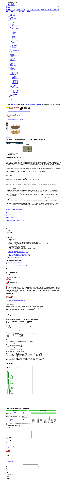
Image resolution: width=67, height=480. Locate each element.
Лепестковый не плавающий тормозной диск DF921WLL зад (43, 121)
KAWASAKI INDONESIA (10, 387)
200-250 (21, 336)
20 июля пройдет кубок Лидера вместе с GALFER (16, 119)
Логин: (7, 466)
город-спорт (9, 332)
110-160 (8, 325)
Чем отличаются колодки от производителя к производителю (16, 215)
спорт (8, 334)
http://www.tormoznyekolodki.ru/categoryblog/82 (14, 209)
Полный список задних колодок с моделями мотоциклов (15, 300)
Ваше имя (8, 427)
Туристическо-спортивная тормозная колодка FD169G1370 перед (19, 254)
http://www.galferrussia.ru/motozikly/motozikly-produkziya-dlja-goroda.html (18, 265)
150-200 (21, 335)
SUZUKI (8, 379)
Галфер (11, 104)
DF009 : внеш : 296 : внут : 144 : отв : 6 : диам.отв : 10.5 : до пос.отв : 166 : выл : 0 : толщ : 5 (43, 421)
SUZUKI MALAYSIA (10, 383)
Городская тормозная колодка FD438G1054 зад (16, 121)
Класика (21, 326)
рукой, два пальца (16, 334)
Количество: (8, 143)
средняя (29, 332)
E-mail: (7, 468)
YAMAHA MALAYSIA (10, 393)
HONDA (8, 372)
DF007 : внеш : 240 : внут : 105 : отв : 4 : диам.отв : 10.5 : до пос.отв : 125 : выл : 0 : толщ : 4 (43, 419)
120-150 (21, 334)
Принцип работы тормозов (10, 214)
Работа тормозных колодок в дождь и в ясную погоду (15, 220)
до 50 (13, 323)
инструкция (15, 412)
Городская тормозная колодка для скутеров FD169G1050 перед (19, 255)
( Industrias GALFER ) (9, 155)
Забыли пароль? (11, 461)
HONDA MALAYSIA (10, 376)
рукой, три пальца (16, 333)
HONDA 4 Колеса (9, 374)
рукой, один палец (16, 335)
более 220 (9, 327)
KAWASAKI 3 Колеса (10, 385)
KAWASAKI (8, 384)
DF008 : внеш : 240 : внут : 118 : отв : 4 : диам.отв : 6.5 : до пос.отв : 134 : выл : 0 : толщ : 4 (43, 420)
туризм (8, 335)
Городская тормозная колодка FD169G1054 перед (16, 251)
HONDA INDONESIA (10, 377)
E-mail (7, 429)
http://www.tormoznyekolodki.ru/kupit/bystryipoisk (14, 262)
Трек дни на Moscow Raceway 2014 (14, 112)
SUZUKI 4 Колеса (9, 381)
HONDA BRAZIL (9, 375)
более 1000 (29, 326)
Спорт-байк (22, 324)
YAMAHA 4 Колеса (10, 391)
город (8, 331)
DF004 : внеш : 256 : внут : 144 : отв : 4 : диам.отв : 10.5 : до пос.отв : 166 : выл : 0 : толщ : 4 (43, 416)
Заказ (14, 104)
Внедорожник (22, 328)
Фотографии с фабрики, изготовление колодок (14, 212)
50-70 (13, 324)
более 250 (21, 337)
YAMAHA (8, 389)
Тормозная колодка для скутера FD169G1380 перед (17, 253)
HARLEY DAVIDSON (10, 378)
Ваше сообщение (9, 437)
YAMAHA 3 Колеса (10, 390)
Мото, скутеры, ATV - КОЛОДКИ (35, 104)
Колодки (27, 104)
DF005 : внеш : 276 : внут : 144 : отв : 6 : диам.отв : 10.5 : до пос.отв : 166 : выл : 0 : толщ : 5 (43, 417)
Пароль (7, 455)
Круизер (21, 323)
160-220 (8, 326)
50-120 (21, 333)
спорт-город (9, 333)
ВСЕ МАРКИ (9, 371)
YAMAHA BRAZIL (9, 392)
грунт (8, 336)
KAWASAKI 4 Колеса (10, 386)
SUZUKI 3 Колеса (9, 380)
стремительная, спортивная (32, 333)
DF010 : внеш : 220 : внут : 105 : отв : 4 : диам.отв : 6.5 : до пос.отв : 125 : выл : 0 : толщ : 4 (43, 422)
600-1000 (29, 325)
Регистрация (8, 476)
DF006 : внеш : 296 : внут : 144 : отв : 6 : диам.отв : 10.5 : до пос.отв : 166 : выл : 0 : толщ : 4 (43, 418)
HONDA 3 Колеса (9, 373)
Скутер (21, 327)
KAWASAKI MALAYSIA (10, 388)
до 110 (8, 324)
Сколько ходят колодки (10, 217)
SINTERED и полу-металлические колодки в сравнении (15, 218)
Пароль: (7, 470)
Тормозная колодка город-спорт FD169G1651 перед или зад (18, 252)
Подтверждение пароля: (10, 472)
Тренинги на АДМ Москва (12, 118)
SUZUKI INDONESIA (10, 382)
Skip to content (10, 102)
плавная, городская (31, 331)
